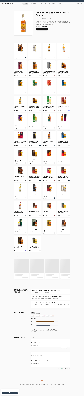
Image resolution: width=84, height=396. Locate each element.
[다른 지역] (81, 3)
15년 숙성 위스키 (40, 305)
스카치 (25, 3)
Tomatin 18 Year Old (34, 340)
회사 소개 (23, 384)
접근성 (51, 384)
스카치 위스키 (17, 8)
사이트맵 (37, 384)
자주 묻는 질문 (32, 384)
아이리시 (33, 3)
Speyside (36, 292)
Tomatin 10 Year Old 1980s (35, 355)
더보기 (60, 3)
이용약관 (47, 384)
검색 (20, 384)
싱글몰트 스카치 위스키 (52, 298)
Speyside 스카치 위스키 (24, 8)
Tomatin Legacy (33, 345)
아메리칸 (47, 3)
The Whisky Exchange (43, 26)
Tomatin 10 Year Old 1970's (35, 352)
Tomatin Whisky (31, 8)
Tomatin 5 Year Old (34, 363)
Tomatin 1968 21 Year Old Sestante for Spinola (38, 360)
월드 (54, 3)
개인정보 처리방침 (42, 384)
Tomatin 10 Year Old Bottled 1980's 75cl (37, 358)
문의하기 (27, 384)
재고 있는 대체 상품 (42, 29)
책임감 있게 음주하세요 (60, 384)
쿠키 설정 (54, 384)
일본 (40, 3)
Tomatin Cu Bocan (34, 365)
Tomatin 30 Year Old (34, 342)
